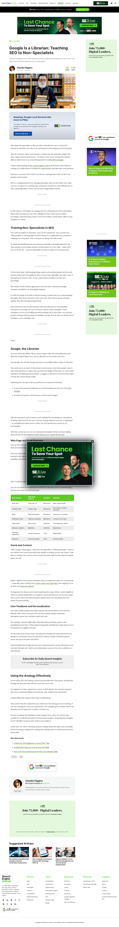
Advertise (75, 3)
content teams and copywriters (46, 583)
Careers (14, 756)
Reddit (47, 903)
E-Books (66, 890)
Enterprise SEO (50, 893)
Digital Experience (32, 897)
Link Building (49, 881)
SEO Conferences (69, 902)
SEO (27, 3)
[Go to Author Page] (12, 68)
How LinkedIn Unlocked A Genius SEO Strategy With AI (42, 861)
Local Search (49, 884)
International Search (52, 890)
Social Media (30, 893)
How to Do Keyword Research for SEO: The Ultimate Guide (36, 752)
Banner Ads (86, 887)
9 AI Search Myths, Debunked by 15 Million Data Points (99, 261)
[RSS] (15, 904)
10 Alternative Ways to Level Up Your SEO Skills (31, 747)
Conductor (45, 783)
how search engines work (39, 166)
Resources (53, 3)
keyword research (27, 586)
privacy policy (51, 831)
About (103, 884)
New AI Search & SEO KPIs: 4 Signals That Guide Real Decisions (101, 170)
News (28, 881)
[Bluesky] (3, 904)
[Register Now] (101, 157)
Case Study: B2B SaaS (90, 884)
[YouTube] (11, 900)
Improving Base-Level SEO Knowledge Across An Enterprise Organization (65, 862)
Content (29, 890)
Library (66, 887)
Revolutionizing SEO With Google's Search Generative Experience (19, 861)
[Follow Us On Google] (42, 767)
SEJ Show (67, 893)
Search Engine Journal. (51, 922)
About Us (68, 3)
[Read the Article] (19, 852)
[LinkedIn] (7, 900)
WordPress (30, 900)
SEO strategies (58, 160)
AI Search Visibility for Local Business (99, 293)
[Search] (115, 3)
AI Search (21, 3)
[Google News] (3, 900)
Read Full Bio (17, 791)
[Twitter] (19, 900)
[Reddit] (11, 904)
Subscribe (105, 881)
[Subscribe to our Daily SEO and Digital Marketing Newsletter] (111, 3)
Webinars (60, 3)
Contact (104, 887)
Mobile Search (50, 887)
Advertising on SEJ (89, 881)
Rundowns (67, 884)
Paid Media (33, 3)
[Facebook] (15, 900)
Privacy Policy (106, 893)
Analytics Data (50, 900)
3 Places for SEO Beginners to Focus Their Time (31, 743)
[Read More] (101, 248)
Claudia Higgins (24, 67)
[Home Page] (9, 3)
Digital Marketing (43, 3)
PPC (47, 897)
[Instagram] (7, 904)
